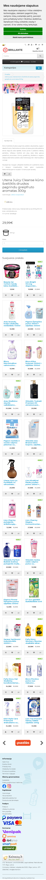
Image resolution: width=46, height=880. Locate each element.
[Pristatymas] (28, 45)
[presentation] (4, 743)
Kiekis (4, 239)
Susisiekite (5, 780)
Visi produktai (7, 795)
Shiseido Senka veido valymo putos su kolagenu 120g (32, 563)
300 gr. (12, 233)
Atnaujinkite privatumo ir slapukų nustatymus (18, 878)
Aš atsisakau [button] (23, 33)
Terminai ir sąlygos (8, 773)
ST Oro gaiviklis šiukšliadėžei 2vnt (33, 600)
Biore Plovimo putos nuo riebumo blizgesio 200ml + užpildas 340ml (33, 683)
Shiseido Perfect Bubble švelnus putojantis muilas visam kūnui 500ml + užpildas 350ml (12, 565)
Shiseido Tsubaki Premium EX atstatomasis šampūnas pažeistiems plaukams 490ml (33, 406)
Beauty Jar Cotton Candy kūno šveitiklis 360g (10, 285)
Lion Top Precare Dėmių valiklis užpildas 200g (33, 721)
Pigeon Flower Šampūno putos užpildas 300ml (11, 601)
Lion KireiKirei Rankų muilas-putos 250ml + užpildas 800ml (32, 483)
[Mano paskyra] (32, 45)
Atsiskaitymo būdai (9, 769)
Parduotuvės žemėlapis (10, 800)
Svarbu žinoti (6, 764)
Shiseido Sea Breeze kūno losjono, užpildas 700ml (33, 444)
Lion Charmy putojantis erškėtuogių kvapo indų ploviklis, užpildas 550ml (12, 525)
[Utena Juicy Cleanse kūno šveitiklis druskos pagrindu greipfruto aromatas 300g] (23, 115)
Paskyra (5, 807)
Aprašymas (8, 141)
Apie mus (5, 762)
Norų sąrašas (6, 811)
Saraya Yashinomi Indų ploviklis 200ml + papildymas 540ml (12, 643)
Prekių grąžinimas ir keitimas (12, 782)
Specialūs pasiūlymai (9, 798)
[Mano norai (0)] (36, 45)
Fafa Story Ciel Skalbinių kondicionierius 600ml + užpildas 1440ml (12, 683)
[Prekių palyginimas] (39, 45)
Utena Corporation (17, 195)
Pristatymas (6, 766)
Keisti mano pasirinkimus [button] (23, 37)
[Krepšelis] (42, 45)
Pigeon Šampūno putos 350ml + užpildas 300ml (33, 324)
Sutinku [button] (23, 29)
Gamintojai (6, 793)
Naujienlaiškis (7, 814)
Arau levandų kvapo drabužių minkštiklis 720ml (12, 324)
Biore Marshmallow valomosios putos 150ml (10, 364)
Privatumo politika (8, 771)
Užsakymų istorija (8, 809)
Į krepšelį (23, 250)
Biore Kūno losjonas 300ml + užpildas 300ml (33, 363)
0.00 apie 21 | (23, 62)
